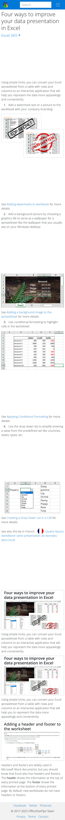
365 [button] (14, 35)
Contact (43, 816)
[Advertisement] (32, 59)
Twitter (33, 805)
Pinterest (45, 805)
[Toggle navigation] (57, 4)
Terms (32, 816)
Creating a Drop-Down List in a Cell (29, 518)
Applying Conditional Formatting (27, 416)
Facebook (20, 805)
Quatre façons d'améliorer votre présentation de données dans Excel (32, 535)
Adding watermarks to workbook (28, 204)
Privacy (21, 816)
